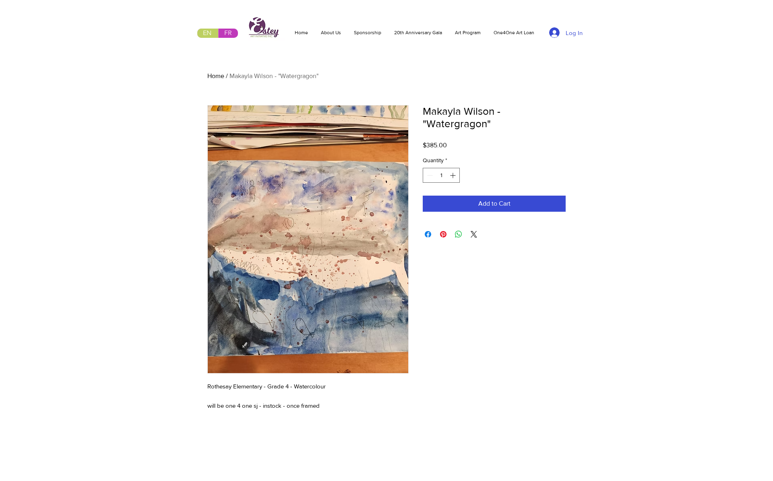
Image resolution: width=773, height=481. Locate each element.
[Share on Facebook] (428, 234)
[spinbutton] (441, 175)
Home (215, 75)
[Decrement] (429, 175)
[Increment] (454, 175)
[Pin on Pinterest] (443, 234)
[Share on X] (474, 234)
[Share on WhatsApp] (458, 234)
